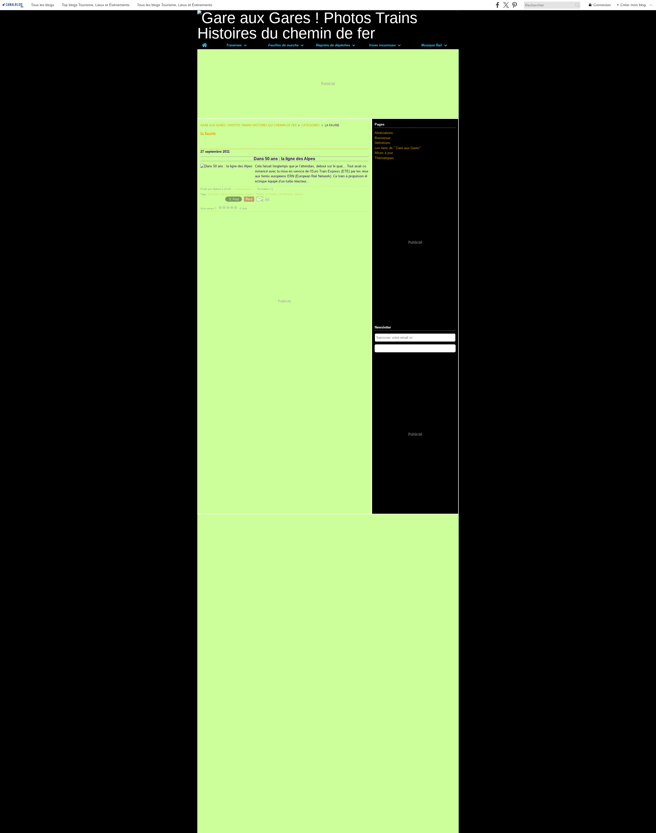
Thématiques (384, 158)
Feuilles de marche (283, 45)
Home (204, 43)
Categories (310, 125)
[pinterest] (514, 5)
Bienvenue (382, 138)
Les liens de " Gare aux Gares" (398, 148)
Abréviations (384, 133)
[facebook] (497, 5)
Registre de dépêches (333, 45)
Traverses (234, 45)
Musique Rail (431, 45)
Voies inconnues (382, 45)
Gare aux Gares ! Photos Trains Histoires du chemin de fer (248, 125)
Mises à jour (384, 153)
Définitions (382, 143)
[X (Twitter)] (506, 5)
